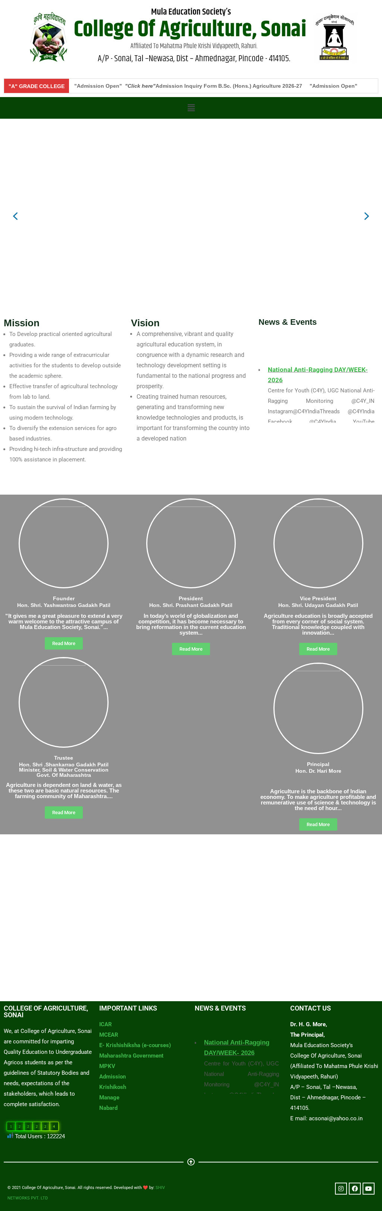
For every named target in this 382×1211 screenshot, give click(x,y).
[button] (191, 108)
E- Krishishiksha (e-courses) (135, 1045)
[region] (191, 216)
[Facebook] (355, 1189)
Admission (112, 1076)
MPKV (107, 1066)
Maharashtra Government (131, 1055)
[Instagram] (341, 1189)
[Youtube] (369, 1189)
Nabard (108, 1108)
